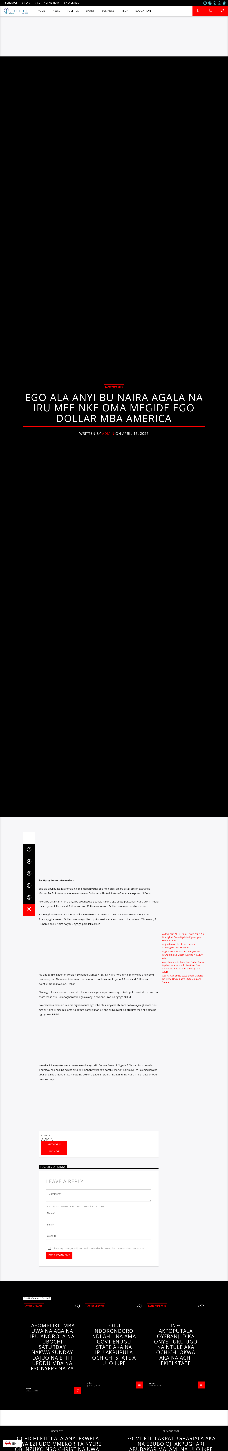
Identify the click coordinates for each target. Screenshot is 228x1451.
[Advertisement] (114, 33)
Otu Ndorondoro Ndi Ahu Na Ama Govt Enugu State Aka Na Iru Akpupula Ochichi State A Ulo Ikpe (114, 1389)
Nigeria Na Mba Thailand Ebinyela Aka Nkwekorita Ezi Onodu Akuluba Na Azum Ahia (182, 1000)
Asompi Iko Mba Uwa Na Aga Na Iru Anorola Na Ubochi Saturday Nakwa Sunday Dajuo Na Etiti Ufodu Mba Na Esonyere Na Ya (52, 1392)
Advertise (72, 2)
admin (108, 454)
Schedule (11, 2)
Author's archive (54, 1193)
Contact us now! (48, 2)
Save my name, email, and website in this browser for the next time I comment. (99, 1293)
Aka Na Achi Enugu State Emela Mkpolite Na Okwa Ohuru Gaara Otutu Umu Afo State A (182, 1024)
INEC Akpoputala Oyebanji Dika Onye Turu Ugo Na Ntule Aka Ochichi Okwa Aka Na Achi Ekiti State (175, 1389)
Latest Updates (114, 407)
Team (27, 2)
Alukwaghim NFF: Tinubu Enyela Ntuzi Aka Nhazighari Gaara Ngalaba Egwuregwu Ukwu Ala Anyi (183, 982)
